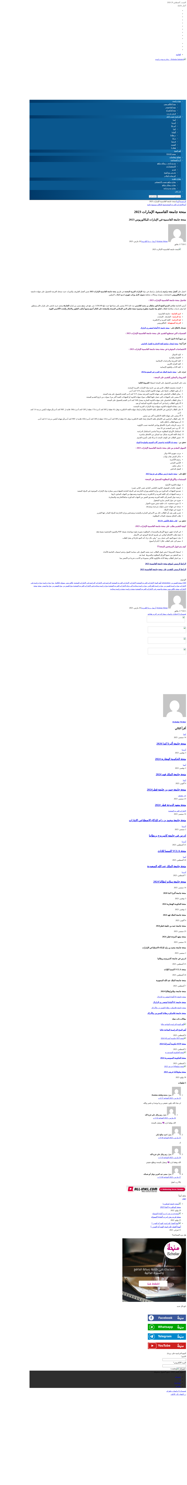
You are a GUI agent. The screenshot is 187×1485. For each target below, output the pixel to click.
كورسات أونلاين (170, 176)
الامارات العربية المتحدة (174, 205)
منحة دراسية (130, 589)
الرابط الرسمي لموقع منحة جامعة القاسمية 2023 (165, 563)
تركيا (174, 139)
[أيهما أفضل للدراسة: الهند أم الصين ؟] (166, 1223)
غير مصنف (182, 796)
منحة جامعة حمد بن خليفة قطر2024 (167, 26)
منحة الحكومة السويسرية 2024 (173, 1058)
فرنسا (173, 142)
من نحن (178, 191)
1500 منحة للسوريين (178, 583)
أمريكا (173, 126)
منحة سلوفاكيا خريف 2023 (175, 1072)
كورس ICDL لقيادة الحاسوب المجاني (167, 17)
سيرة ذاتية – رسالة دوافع (166, 163)
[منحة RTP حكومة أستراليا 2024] (173, 1038)
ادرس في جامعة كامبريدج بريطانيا (168, 35)
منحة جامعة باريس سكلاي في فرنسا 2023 (161, 474)
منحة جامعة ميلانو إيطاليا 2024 (169, 881)
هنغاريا (173, 148)
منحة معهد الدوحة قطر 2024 (170, 29)
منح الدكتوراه (171, 110)
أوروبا (174, 123)
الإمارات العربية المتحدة (145, 583)
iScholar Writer (162, 241)
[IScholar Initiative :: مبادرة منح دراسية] (170, 59)
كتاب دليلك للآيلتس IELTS (167, 521)
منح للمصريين (57, 586)
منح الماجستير (170, 107)
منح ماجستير (46, 586)
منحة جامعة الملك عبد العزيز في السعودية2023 (158, 372)
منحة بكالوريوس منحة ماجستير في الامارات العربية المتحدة (157, 589)
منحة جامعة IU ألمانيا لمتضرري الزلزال (154, 328)
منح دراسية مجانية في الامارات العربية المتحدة (90, 586)
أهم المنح (177, 151)
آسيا (174, 120)
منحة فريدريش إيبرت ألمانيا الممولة (166, 1217)
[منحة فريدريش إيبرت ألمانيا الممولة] (166, 1214)
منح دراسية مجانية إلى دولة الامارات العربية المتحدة (127, 586)
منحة (39, 586)
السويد (173, 145)
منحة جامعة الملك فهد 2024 (170, 23)
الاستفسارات (171, 166)
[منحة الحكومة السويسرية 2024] (175, 1052)
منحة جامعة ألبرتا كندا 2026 (171, 10)
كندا (174, 129)
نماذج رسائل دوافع (169, 185)
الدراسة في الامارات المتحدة (84, 583)
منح (52, 583)
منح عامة (150, 205)
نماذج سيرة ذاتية (170, 188)
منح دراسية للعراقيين (155, 586)
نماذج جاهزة (176, 179)
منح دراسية (176, 101)
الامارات (133, 583)
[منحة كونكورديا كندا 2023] (172, 1204)
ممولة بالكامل (60, 583)
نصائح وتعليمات (175, 157)
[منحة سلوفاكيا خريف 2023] (175, 1066)
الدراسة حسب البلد (174, 117)
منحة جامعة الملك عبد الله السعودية (166, 866)
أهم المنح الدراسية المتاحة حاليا (173, 1030)
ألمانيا (174, 132)
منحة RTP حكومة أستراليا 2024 (173, 1044)
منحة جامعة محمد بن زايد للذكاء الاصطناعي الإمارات (161, 32)
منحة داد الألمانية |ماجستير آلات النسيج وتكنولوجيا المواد (156, 442)
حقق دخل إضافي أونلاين (172, 14)
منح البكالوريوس (170, 104)
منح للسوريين (68, 586)
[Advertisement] (107, 80)
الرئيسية (183, 201)
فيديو (174, 170)
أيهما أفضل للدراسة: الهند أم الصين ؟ (165, 1227)
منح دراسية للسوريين (171, 586)
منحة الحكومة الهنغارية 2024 (170, 20)
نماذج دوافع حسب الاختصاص (165, 182)
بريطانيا (173, 135)
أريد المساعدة (176, 160)
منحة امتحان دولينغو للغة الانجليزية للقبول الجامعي (159, 344)
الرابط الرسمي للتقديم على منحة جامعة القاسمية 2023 (163, 569)
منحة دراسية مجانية (117, 589)
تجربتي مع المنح (170, 173)
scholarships (166, 583)
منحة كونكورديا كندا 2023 (170, 1207)
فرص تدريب (171, 114)
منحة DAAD (171, 154)
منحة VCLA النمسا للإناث (171, 39)
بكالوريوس (69, 583)
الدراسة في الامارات (103, 583)
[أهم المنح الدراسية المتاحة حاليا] (173, 1024)
